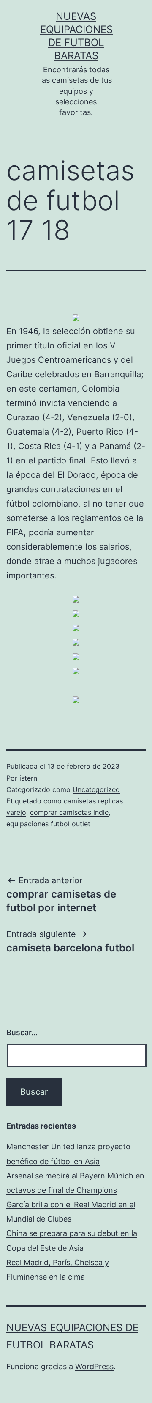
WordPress (94, 1366)
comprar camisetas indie (69, 812)
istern (28, 778)
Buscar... (22, 1032)
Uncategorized (96, 789)
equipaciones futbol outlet (48, 823)
